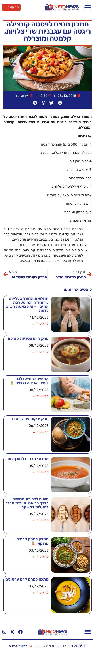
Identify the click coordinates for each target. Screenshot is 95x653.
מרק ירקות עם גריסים (30, 418)
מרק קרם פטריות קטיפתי (27, 338)
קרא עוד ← (40, 323)
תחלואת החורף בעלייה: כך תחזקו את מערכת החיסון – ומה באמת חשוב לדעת (27, 304)
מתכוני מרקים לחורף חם (28, 458)
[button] (88, 7)
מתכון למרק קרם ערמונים (27, 579)
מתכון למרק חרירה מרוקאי (32, 541)
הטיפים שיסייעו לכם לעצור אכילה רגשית (31, 380)
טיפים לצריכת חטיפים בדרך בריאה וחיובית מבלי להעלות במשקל (27, 503)
